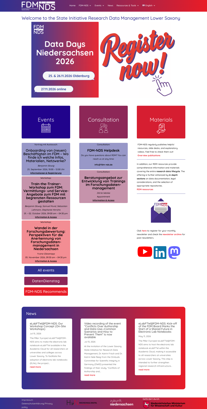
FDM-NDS (83, 5)
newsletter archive (172, 234)
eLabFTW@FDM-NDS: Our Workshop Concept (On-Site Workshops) (48, 326)
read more (35, 367)
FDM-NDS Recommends (46, 291)
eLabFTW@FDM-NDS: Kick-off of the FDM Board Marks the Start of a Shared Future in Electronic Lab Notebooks (158, 327)
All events (46, 270)
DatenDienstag (46, 281)
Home (72, 5)
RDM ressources (145, 189)
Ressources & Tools (126, 5)
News (110, 5)
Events (98, 5)
